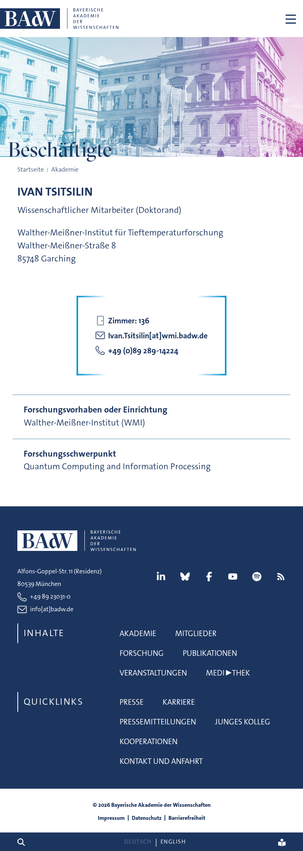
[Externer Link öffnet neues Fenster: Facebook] (209, 576)
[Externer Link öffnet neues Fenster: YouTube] (233, 576)
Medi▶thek (228, 673)
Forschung (142, 653)
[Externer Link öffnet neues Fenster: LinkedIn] (161, 576)
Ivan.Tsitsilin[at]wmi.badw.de (158, 335)
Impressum (111, 817)
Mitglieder (196, 633)
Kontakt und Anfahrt (161, 761)
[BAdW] (59, 18)
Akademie (138, 633)
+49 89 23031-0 (50, 596)
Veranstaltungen (153, 673)
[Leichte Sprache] (282, 842)
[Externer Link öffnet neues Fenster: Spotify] (257, 576)
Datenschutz (146, 817)
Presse (132, 702)
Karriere (179, 702)
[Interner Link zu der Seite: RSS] (281, 576)
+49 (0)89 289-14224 (143, 350)
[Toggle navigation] (291, 18)
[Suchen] (24, 842)
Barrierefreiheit (186, 817)
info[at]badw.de (51, 609)
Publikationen (210, 653)
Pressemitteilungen (158, 722)
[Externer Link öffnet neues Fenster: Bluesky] (185, 576)
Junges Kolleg (242, 722)
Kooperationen (149, 741)
